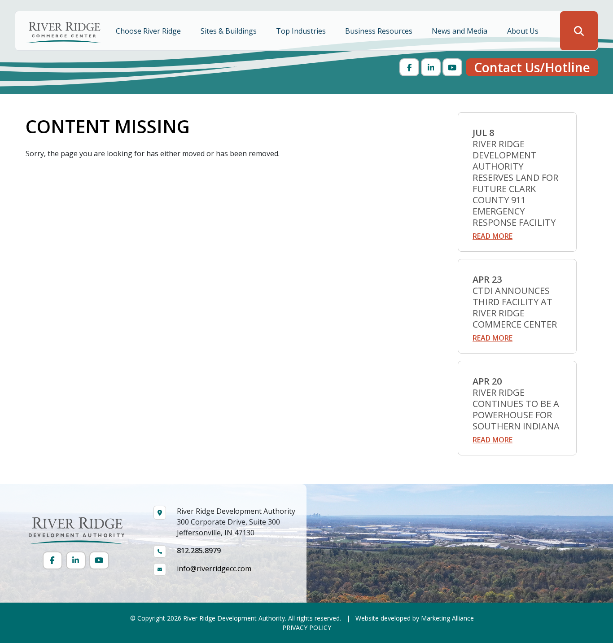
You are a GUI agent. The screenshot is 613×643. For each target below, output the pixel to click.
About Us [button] (523, 31)
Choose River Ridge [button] (149, 31)
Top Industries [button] (302, 31)
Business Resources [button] (379, 31)
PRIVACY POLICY (306, 627)
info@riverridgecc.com (214, 568)
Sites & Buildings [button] (229, 31)
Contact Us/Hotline (532, 67)
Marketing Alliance (447, 618)
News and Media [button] (460, 31)
